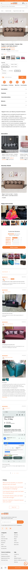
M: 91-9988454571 (18, 525)
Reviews (16, 536)
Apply (22, 77)
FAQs (15, 556)
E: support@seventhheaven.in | (7, 525)
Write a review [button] (14, 247)
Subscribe (20, 522)
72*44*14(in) (11, 70)
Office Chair (3, 546)
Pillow (2, 544)
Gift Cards (16, 542)
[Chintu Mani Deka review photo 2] (3, 379)
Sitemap (16, 562)
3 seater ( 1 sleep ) (5, 64)
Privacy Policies (4, 554)
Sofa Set (3, 536)
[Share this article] (1, 567)
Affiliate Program (17, 558)
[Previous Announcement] (2, 1)
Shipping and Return (5, 556)
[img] (4, 277)
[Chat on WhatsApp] (26, 563)
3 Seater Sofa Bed (8, 10)
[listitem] (14, 1)
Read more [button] (4, 397)
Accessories (3, 548)
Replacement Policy (5, 558)
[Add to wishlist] (5, 567)
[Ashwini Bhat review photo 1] (14, 303)
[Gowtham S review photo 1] (14, 437)
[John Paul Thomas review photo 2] (3, 341)
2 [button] (12, 473)
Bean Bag (3, 540)
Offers (15, 540)
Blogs (15, 538)
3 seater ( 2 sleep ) (14, 64)
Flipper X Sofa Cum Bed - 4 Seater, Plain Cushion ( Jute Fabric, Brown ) (10, 194)
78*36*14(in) (17, 70)
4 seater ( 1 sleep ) (5, 66)
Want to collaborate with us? (20, 560)
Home (2, 10)
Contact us (16, 554)
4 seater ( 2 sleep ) (14, 66)
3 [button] (14, 473)
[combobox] (14, 6)
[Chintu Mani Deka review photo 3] (7, 379)
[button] (3, 47)
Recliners (3, 542)
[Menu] (1, 3)
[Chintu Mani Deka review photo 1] (14, 369)
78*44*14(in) (4, 73)
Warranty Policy (4, 560)
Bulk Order (16, 544)
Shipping (8, 50)
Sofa (2, 534)
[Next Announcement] (26, 1)
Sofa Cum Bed (4, 538)
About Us (16, 534)
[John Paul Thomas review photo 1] (14, 333)
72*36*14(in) (4, 70)
